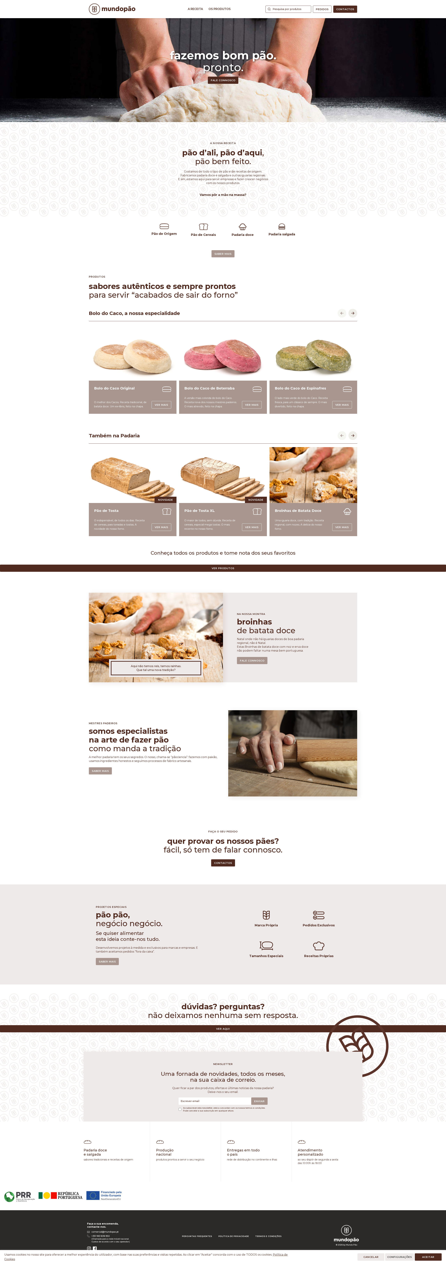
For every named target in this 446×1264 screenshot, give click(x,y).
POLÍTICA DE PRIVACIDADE (233, 1236)
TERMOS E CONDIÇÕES (268, 1236)
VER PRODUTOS (223, 568)
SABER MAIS (223, 253)
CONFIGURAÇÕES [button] (399, 1257)
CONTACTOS (223, 863)
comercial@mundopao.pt (105, 1231)
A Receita (195, 9)
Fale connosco (223, 80)
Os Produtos (220, 9)
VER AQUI (223, 1028)
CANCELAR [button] (371, 1257)
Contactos (345, 9)
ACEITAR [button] (428, 1257)
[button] (342, 313)
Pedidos (322, 9)
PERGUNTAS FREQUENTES (197, 1236)
